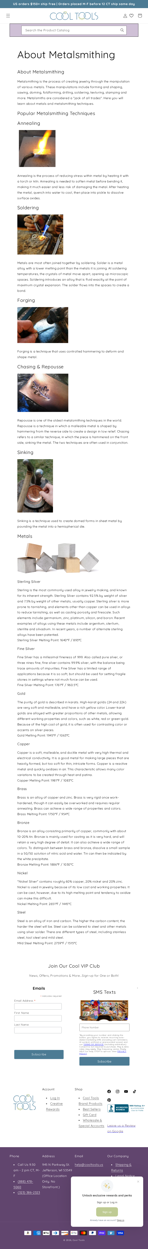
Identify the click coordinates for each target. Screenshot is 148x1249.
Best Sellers (92, 1109)
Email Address (24, 1001)
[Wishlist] (131, 15)
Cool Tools (79, 1240)
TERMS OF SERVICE (93, 1044)
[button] (8, 15)
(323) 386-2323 (29, 1192)
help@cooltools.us (89, 1164)
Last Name (21, 1024)
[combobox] (74, 30)
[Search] (122, 30)
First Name (21, 1013)
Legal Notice (125, 1176)
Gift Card (89, 1115)
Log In (55, 1098)
